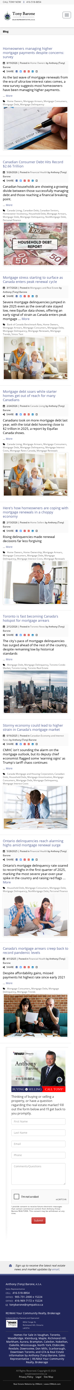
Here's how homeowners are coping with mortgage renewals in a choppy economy (35, 512)
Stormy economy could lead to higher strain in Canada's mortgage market (33, 727)
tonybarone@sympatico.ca (26, 1304)
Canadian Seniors (49, 210)
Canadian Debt (31, 210)
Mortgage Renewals (38, 330)
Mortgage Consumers (55, 101)
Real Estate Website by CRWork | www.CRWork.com (37, 1384)
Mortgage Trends (26, 991)
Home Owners (37, 62)
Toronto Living (19, 667)
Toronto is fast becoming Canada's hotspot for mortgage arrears (30, 618)
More (9, 95)
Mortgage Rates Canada (22, 450)
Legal (38, 1376)
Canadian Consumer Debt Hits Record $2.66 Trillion (33, 164)
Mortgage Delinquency (32, 104)
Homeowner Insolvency (15, 213)
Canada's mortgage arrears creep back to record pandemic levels (35, 950)
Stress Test (17, 334)
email (55, 1269)
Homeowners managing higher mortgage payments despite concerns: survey (33, 52)
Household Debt (37, 213)
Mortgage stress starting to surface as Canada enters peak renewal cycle (33, 279)
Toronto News (37, 626)
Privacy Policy (26, 1376)
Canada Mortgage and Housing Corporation (30, 773)
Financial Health (38, 172)
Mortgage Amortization (39, 777)
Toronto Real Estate (38, 667)
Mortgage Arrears (33, 101)
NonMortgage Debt (55, 216)
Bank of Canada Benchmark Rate (24, 324)
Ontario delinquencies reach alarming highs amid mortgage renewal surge (33, 843)
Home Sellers (37, 522)
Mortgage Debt (11, 104)
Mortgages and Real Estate (44, 287)
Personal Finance (12, 220)
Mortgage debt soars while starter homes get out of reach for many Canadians (30, 395)
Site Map (48, 1376)
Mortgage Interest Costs (30, 558)
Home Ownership (32, 552)
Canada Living (14, 210)
